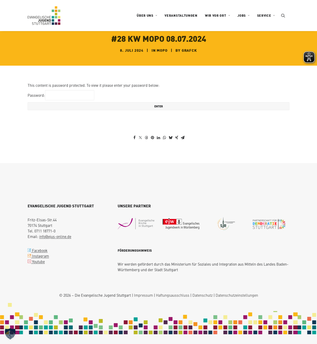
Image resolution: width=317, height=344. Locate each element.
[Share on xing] (176, 137)
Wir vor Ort (215, 15)
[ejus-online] (44, 15)
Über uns (145, 15)
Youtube (38, 261)
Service (264, 15)
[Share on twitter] (140, 137)
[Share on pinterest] (152, 137)
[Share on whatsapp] (164, 137)
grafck (189, 50)
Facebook (39, 250)
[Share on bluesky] (170, 137)
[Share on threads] (146, 137)
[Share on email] (182, 137)
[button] (285, 15)
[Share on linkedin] (158, 137)
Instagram (40, 255)
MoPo (162, 50)
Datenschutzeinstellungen (237, 295)
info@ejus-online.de (55, 236)
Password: (36, 95)
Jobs (241, 15)
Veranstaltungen (181, 15)
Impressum (143, 295)
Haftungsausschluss (172, 295)
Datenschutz (202, 295)
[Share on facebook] (134, 137)
